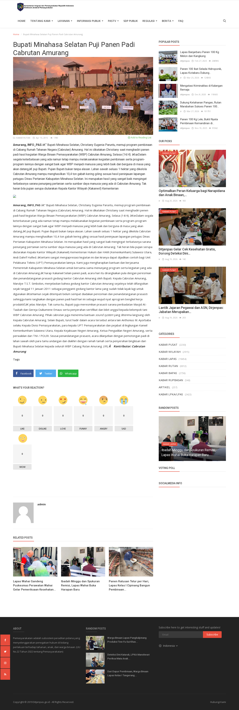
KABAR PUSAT (168, 344)
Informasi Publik (89, 21)
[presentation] (212, 422)
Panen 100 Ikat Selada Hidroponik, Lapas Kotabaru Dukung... (201, 71)
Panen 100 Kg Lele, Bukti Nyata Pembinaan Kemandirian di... (199, 121)
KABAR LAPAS (168, 359)
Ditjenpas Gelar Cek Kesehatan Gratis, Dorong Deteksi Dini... (187, 251)
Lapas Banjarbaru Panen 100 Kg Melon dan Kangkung (199, 54)
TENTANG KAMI (40, 21)
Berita (167, 21)
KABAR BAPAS (168, 373)
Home (22, 21)
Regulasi (148, 21)
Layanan (64, 21)
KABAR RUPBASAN (171, 380)
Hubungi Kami (218, 702)
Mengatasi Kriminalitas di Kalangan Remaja (201, 87)
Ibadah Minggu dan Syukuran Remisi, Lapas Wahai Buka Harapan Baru (80, 585)
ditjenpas (185, 60)
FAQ (180, 21)
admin (41, 504)
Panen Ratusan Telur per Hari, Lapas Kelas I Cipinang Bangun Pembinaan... (129, 585)
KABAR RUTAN (23, 137)
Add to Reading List (140, 137)
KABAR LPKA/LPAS (171, 394)
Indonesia (169, 645)
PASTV (112, 21)
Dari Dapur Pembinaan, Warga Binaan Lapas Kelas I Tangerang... (127, 673)
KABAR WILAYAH (170, 352)
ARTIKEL (164, 387)
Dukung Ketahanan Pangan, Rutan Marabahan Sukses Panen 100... (200, 104)
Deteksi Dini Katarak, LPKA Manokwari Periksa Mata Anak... (128, 656)
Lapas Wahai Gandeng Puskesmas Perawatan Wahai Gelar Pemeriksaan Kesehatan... (34, 585)
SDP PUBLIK (130, 21)
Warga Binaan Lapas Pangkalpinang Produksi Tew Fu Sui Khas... (127, 639)
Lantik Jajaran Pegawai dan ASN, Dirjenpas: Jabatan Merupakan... (191, 310)
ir (181, 77)
